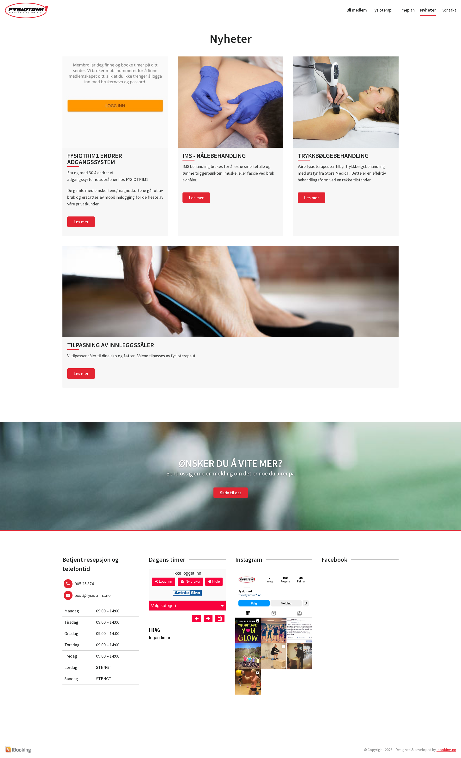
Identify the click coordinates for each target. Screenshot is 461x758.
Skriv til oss (230, 492)
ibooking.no (446, 749)
